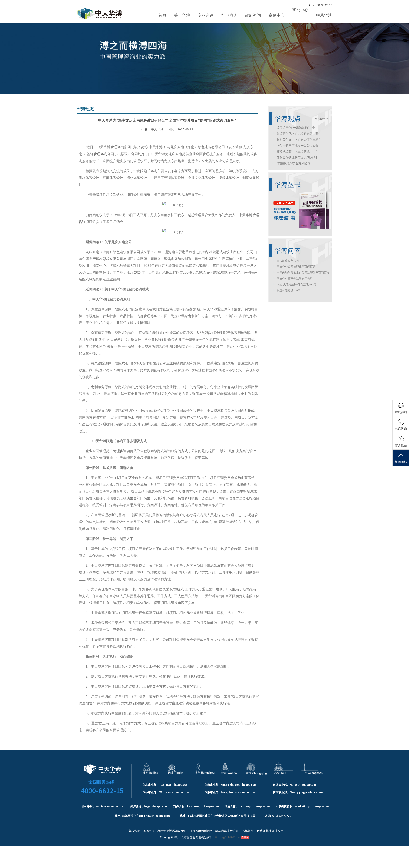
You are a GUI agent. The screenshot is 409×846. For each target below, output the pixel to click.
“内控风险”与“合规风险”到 (294, 163)
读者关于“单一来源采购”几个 (296, 127)
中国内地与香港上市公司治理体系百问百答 (303, 272)
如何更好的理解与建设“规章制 (297, 157)
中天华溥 (157, 129)
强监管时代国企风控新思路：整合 (299, 133)
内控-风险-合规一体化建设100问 (296, 284)
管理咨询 (117, 147)
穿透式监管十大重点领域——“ (297, 151)
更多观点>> (321, 118)
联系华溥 (324, 15)
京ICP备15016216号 (227, 837)
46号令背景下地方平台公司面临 (297, 145)
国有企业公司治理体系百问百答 (296, 266)
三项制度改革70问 (288, 260)
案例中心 (277, 15)
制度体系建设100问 (289, 290)
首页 (162, 15)
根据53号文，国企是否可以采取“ (298, 139)
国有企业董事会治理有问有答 (295, 278)
